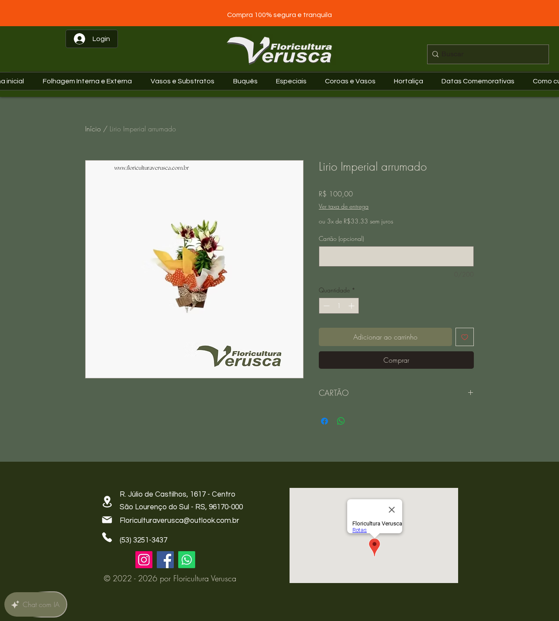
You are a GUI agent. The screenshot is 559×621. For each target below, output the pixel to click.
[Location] (107, 501)
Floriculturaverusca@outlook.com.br (179, 521)
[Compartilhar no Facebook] (324, 421)
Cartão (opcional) (341, 238)
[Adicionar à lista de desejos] (464, 337)
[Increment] (352, 305)
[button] (480, 81)
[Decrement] (325, 305)
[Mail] (107, 519)
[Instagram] (143, 559)
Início (93, 129)
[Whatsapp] (186, 559)
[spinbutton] (339, 305)
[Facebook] (165, 559)
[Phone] (107, 537)
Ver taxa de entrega (344, 206)
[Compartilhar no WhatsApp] (341, 421)
